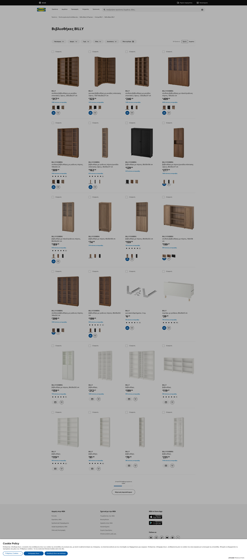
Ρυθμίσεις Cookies (11, 553)
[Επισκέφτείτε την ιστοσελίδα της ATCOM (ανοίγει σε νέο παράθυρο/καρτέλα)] (236, 558)
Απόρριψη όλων (33, 553)
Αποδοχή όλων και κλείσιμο (56, 553)
